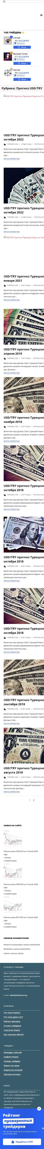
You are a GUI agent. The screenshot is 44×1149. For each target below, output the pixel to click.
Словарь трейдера (12, 1061)
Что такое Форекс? (12, 1012)
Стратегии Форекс (12, 1030)
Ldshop (20, 953)
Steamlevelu (35, 944)
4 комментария (10, 861)
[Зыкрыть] (39, 1109)
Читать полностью (12, 159)
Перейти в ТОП (24, 1141)
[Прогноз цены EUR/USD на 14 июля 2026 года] (13, 848)
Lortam (16, 37)
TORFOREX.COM (12, 144)
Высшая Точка (20, 53)
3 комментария (10, 894)
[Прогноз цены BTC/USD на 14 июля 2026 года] (13, 914)
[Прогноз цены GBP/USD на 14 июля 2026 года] (13, 881)
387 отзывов (24, 40)
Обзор (23, 47)
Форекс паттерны (11, 1065)
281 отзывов (24, 56)
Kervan (16, 70)
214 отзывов (24, 73)
